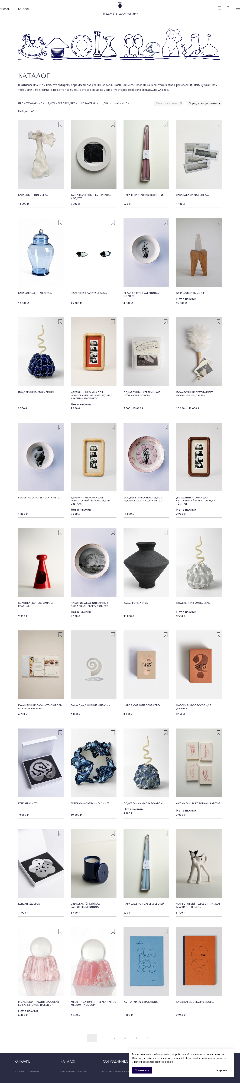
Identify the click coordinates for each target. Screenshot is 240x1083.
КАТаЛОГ (23, 8)
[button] (118, 1061)
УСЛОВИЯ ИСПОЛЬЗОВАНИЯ (27, 1071)
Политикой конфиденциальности (205, 1058)
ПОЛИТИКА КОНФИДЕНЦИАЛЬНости (118, 1071)
